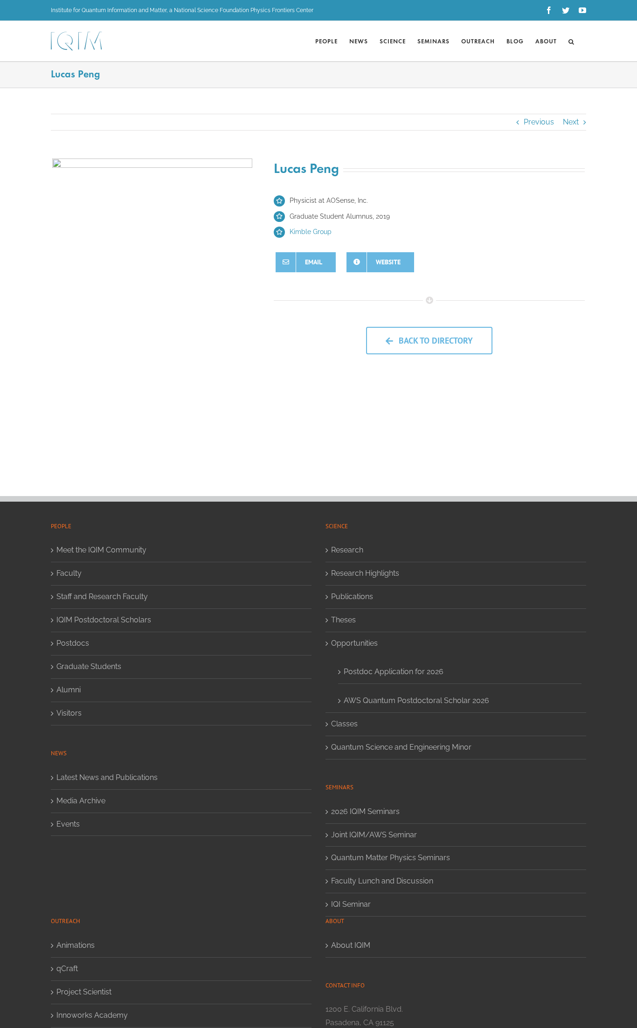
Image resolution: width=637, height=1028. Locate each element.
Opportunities (354, 643)
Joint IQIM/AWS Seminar (374, 834)
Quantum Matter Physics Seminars (390, 857)
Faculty (69, 573)
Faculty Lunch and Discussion (382, 880)
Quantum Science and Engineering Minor (401, 747)
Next (571, 121)
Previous (539, 121)
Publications (352, 596)
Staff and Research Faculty (102, 596)
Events (68, 824)
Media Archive (80, 800)
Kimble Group (311, 231)
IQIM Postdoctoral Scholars (103, 619)
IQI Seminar (351, 904)
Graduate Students (88, 666)
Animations (75, 945)
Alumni (68, 689)
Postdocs (72, 643)
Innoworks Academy (92, 1015)
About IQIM (350, 945)
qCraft (67, 968)
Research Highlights (365, 573)
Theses (343, 619)
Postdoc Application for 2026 (393, 671)
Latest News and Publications (107, 777)
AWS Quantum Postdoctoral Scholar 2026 (416, 700)
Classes (344, 723)
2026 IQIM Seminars (365, 811)
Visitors (69, 713)
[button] (571, 41)
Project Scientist (83, 991)
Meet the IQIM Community (101, 549)
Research (347, 549)
